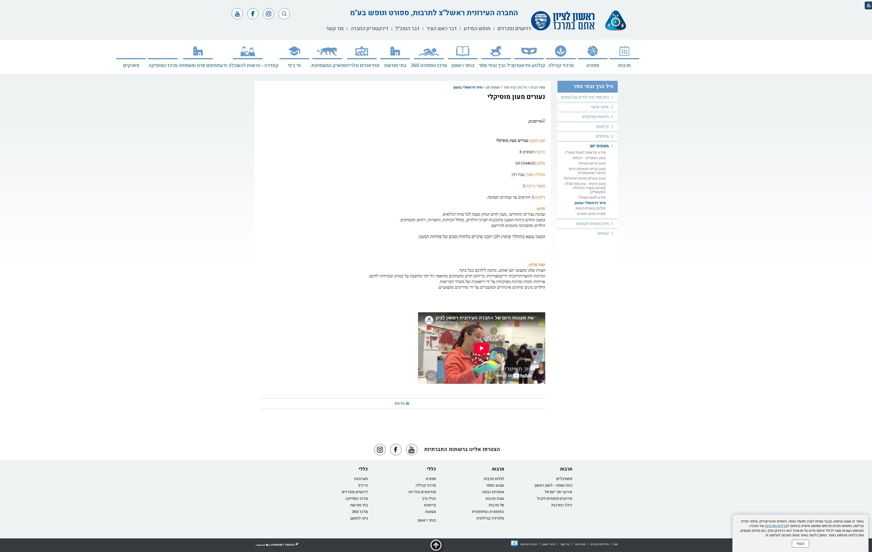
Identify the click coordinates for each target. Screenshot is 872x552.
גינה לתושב (359, 518)
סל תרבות (496, 505)
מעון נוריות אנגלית (592, 163)
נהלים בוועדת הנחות (591, 208)
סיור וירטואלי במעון (468, 87)
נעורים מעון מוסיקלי (516, 97)
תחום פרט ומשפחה (198, 65)
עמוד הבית (538, 87)
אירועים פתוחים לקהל (554, 498)
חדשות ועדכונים (595, 117)
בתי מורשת (395, 65)
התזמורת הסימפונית (488, 512)
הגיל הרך (429, 498)
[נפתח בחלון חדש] (514, 543)
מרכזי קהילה (561, 65)
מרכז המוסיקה (163, 65)
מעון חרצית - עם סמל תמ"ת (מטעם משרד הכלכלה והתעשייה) (585, 188)
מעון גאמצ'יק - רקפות (589, 158)
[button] (284, 13)
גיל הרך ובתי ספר (496, 65)
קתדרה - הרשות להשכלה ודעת (247, 65)
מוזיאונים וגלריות (361, 65)
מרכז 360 (360, 512)
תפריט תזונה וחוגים (591, 214)
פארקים (131, 65)
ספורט (592, 65)
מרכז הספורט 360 (429, 65)
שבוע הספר (495, 485)
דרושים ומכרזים (355, 492)
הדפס (399, 403)
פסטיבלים (564, 479)
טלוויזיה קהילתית (490, 518)
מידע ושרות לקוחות (592, 224)
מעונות (430, 512)
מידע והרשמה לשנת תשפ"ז (585, 152)
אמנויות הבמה (493, 492)
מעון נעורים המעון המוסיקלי (585, 178)
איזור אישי (600, 107)
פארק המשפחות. (327, 65)
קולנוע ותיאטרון (529, 65)
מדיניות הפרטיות (776, 525)
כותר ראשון (462, 65)
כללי (431, 469)
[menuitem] (624, 56)
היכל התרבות (561, 505)
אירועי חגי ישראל (558, 492)
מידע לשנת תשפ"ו (592, 197)
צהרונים (602, 136)
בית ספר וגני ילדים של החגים (585, 97)
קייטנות (602, 126)
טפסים (603, 233)
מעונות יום (493, 87)
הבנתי (800, 543)
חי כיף (294, 65)
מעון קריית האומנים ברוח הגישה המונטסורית (587, 171)
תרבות (624, 65)
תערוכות (361, 479)
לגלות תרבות (494, 479)
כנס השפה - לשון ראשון (553, 485)
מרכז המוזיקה (356, 498)
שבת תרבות (495, 498)
